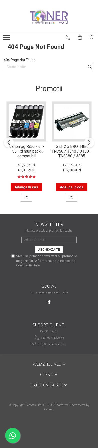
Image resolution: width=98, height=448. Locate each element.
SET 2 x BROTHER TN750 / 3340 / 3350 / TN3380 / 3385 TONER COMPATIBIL (72, 151)
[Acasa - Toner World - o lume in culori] (49, 16)
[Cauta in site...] (92, 38)
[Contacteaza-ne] (68, 38)
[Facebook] (49, 302)
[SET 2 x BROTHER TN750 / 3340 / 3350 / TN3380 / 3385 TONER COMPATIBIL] (72, 121)
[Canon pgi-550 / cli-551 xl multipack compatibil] (26, 121)
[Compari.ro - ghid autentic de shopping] (49, 428)
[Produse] (7, 39)
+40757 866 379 (52, 338)
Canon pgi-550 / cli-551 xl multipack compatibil (26, 151)
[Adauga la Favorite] (26, 198)
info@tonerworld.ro (51, 344)
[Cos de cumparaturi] (80, 38)
